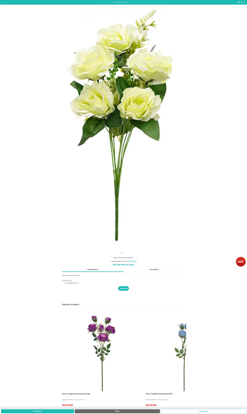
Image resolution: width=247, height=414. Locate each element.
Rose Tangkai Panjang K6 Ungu (76, 394)
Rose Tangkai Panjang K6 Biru (159, 394)
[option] (123, 128)
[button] (123, 288)
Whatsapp (38, 411)
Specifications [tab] (92, 269)
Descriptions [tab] (154, 269)
